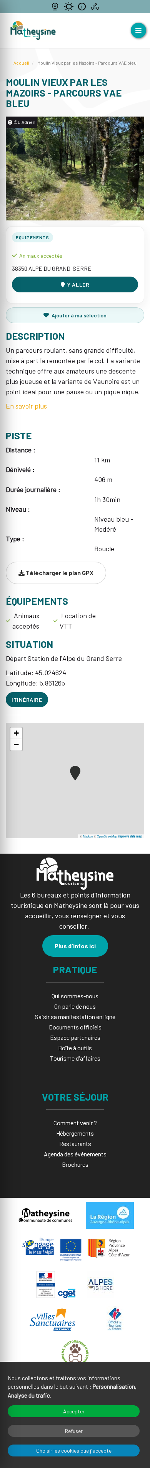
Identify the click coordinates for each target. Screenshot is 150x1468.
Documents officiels (75, 1027)
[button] (75, 773)
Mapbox (88, 836)
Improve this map (130, 836)
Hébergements (75, 1133)
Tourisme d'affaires (75, 1058)
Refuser (74, 1431)
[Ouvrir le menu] (138, 30)
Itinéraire (27, 699)
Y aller (78, 284)
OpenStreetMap (107, 836)
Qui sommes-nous (75, 995)
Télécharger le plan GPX (59, 572)
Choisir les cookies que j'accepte (74, 1450)
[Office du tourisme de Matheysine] (33, 30)
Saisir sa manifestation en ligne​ (75, 1016)
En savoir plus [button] (26, 406)
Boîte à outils (75, 1047)
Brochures (75, 1164)
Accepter (74, 1411)
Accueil (21, 62)
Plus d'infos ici (75, 945)
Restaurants (75, 1143)
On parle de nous (75, 1006)
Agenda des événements (75, 1154)
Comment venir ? (75, 1122)
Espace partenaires (75, 1037)
